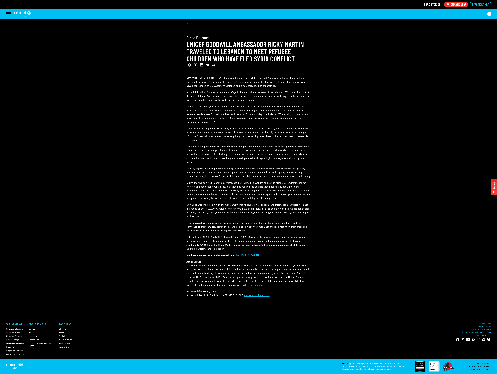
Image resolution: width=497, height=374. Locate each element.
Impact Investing (65, 340)
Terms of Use (476, 369)
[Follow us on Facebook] (458, 340)
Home (189, 23)
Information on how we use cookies (476, 333)
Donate (61, 332)
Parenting (10, 347)
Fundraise (62, 336)
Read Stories (432, 4)
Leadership (33, 336)
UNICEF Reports (484, 326)
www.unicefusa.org (257, 285)
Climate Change (12, 340)
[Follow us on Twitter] (463, 340)
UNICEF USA (22, 14)
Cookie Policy (483, 364)
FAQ (487, 369)
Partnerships (34, 340)
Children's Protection (14, 336)
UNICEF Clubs (64, 343)
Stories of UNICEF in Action (480, 329)
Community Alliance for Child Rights (40, 344)
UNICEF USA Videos (483, 336)
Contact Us (344, 364)
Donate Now (458, 4)
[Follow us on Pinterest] (483, 340)
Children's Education (14, 329)
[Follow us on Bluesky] (489, 340)
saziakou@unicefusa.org (257, 295)
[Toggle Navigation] (8, 14)
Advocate (62, 329)
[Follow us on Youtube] (473, 340)
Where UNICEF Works (15, 354)
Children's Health (13, 332)
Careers (32, 329)
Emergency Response (15, 343)
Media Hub (486, 323)
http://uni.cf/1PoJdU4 (247, 255)
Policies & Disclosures (479, 366)
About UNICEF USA (37, 323)
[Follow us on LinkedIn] (468, 340)
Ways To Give (64, 347)
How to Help (65, 323)
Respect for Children (14, 350)
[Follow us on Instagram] (478, 340)
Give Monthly (480, 4)
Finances (32, 332)
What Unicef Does (15, 323)
